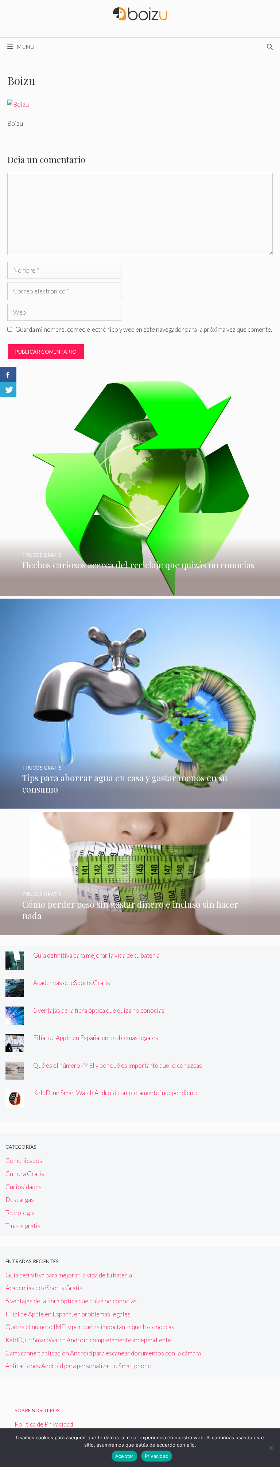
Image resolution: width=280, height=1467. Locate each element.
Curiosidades (23, 1187)
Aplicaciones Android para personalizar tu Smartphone (78, 1366)
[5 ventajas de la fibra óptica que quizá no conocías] (14, 1020)
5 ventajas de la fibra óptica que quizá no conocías (98, 1010)
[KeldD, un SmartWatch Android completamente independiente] (14, 1102)
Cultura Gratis (24, 1174)
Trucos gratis (22, 1226)
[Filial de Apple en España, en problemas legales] (14, 1047)
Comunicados (23, 1160)
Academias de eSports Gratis (71, 983)
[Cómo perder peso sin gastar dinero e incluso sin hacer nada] (140, 930)
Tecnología (20, 1213)
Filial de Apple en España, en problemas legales (95, 1038)
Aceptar (124, 1456)
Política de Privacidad (44, 1424)
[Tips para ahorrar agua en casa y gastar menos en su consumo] (140, 804)
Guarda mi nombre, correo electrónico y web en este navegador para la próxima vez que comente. (143, 329)
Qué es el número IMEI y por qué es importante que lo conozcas (117, 1065)
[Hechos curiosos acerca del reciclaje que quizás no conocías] (140, 591)
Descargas (19, 1199)
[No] (271, 1447)
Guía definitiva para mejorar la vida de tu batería (96, 955)
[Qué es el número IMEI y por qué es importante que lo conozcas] (14, 1075)
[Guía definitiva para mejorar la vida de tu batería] (14, 965)
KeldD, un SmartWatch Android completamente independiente (116, 1093)
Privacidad (157, 1456)
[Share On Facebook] (8, 374)
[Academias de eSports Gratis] (14, 992)
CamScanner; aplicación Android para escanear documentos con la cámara (103, 1353)
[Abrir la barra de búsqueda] (270, 47)
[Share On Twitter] (8, 389)
